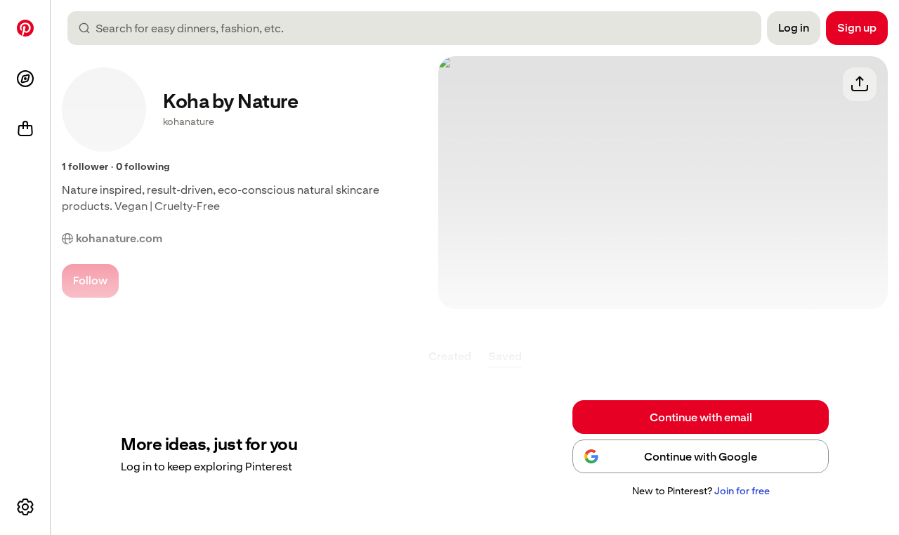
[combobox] (420, 28)
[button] (700, 491)
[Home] (25, 28)
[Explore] (25, 78)
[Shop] (25, 129)
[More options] (25, 507)
